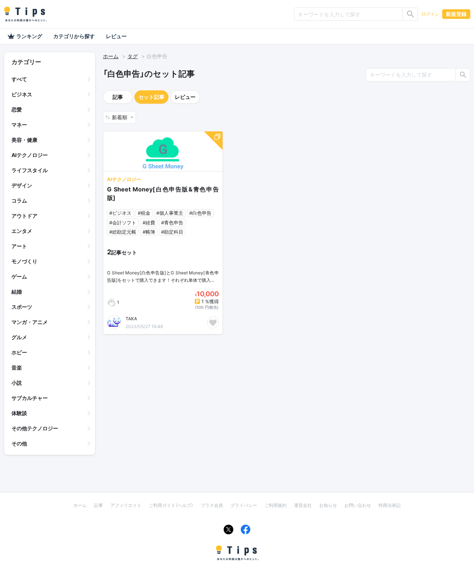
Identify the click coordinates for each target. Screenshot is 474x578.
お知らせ (328, 505)
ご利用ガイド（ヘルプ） (171, 505)
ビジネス (21, 94)
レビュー (116, 36)
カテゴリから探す (74, 36)
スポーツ (21, 307)
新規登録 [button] (456, 14)
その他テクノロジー (34, 428)
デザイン (21, 185)
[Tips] (25, 14)
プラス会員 (212, 505)
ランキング (29, 36)
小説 (16, 383)
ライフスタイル (29, 170)
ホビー (19, 352)
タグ (132, 56)
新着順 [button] (120, 117)
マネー (19, 124)
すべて (19, 79)
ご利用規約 (275, 505)
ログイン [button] (430, 14)
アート (19, 246)
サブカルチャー (29, 398)
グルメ (19, 337)
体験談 (19, 413)
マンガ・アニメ (29, 322)
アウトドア (24, 216)
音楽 (16, 367)
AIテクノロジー (29, 155)
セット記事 (151, 97)
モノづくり (24, 261)
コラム (19, 200)
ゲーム (19, 276)
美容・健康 (24, 140)
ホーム (110, 56)
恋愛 (16, 109)
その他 (19, 443)
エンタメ (21, 231)
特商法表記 (389, 505)
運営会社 (303, 505)
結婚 (16, 291)
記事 (118, 97)
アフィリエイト (125, 505)
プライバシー (243, 505)
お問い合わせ (357, 505)
